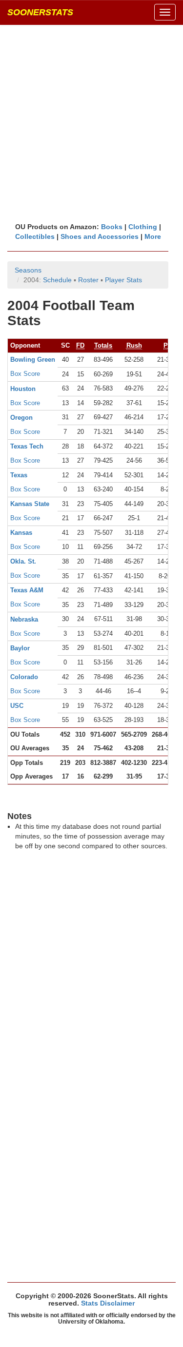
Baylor (20, 648)
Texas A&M (26, 590)
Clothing (142, 227)
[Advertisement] (91, 123)
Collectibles (35, 236)
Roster (88, 280)
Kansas (21, 532)
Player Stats (123, 280)
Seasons (28, 270)
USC (16, 705)
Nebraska (24, 619)
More (152, 236)
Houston (23, 388)
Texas (18, 475)
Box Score (25, 373)
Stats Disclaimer (108, 1303)
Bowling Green (32, 359)
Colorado (24, 677)
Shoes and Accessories (100, 236)
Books (111, 227)
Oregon (21, 417)
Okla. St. (23, 561)
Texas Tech (26, 446)
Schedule (57, 280)
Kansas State (29, 504)
